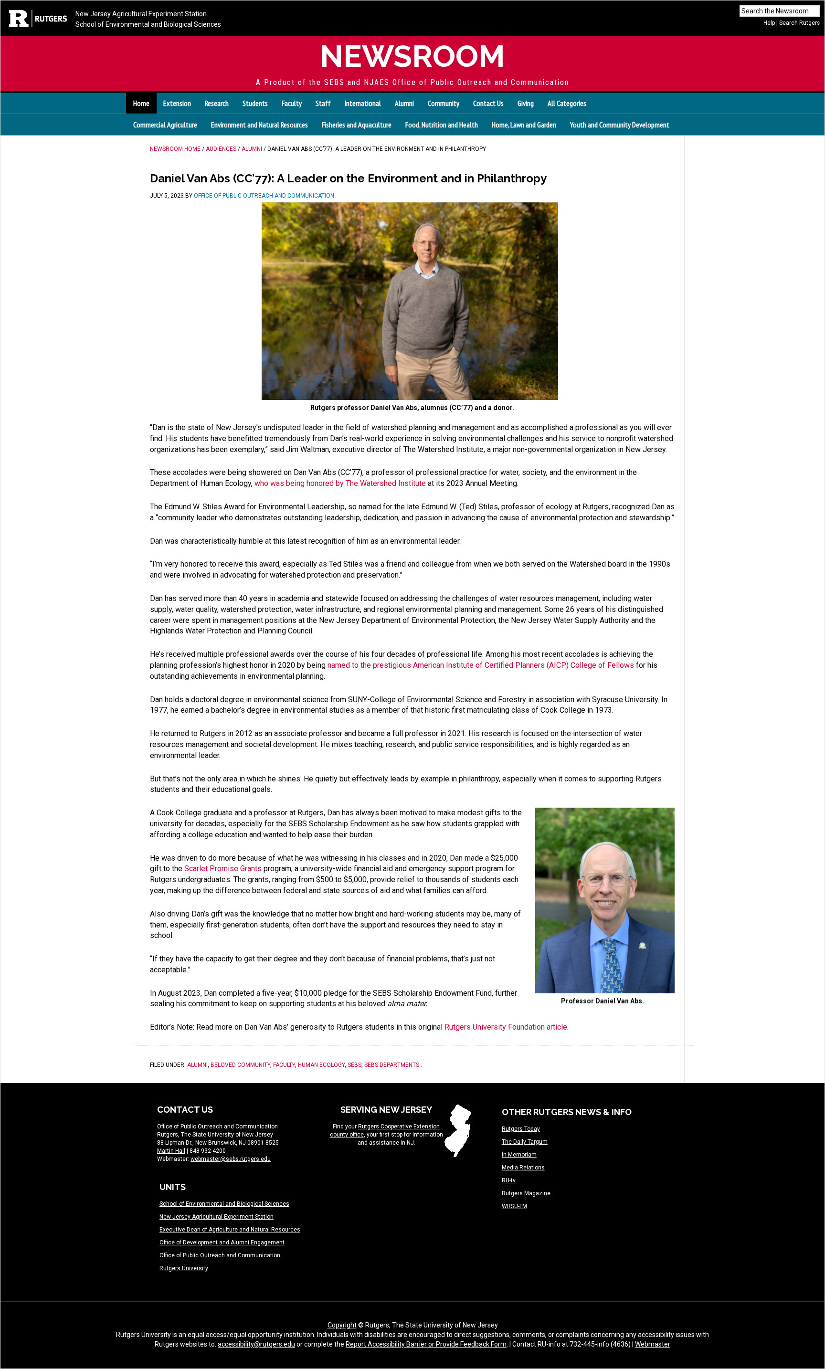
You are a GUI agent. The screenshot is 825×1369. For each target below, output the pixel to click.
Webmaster (652, 1344)
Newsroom (412, 56)
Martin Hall (171, 1151)
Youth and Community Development (619, 124)
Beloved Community (240, 1065)
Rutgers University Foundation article (505, 1027)
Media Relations (523, 1167)
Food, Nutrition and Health (441, 124)
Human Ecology (321, 1065)
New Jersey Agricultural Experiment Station (141, 14)
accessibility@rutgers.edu (256, 1344)
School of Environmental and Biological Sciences (148, 24)
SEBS (354, 1065)
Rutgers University (183, 1268)
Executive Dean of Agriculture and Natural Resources (229, 1229)
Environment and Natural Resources (259, 124)
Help (769, 23)
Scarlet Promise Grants (223, 868)
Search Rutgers (799, 23)
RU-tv (509, 1180)
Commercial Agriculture (165, 124)
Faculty (284, 1065)
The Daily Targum (525, 1141)
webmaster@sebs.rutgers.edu (230, 1159)
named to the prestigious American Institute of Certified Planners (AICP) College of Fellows (481, 665)
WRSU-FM (514, 1206)
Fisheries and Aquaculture (356, 124)
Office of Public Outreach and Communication (219, 1255)
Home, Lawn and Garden (524, 124)
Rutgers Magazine (526, 1193)
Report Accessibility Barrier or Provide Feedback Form (426, 1344)
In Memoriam (519, 1154)
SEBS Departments (391, 1065)
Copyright (342, 1325)
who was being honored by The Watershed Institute (340, 483)
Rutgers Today (521, 1129)
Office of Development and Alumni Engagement (222, 1242)
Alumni (197, 1065)
